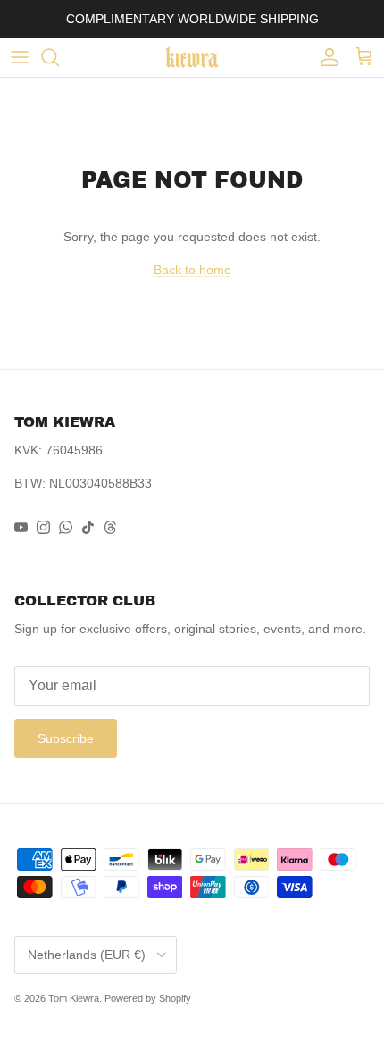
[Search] (59, 57)
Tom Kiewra (73, 998)
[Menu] (19, 57)
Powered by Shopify (147, 998)
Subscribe (66, 738)
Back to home (192, 270)
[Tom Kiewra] (192, 57)
